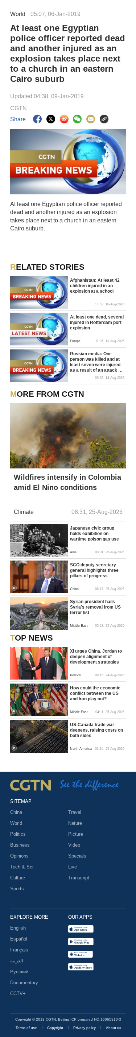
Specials (77, 856)
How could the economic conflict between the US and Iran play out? (95, 693)
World (16, 823)
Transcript (78, 877)
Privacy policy (85, 1028)
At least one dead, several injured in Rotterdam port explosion (97, 322)
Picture (75, 834)
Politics (18, 834)
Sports (17, 888)
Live (72, 867)
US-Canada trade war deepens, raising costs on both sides (96, 730)
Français (19, 950)
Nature (75, 823)
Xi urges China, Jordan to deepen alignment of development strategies (96, 657)
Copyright (55, 1028)
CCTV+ (18, 993)
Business (20, 845)
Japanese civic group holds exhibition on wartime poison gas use (94, 534)
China (16, 812)
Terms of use (27, 1028)
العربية (16, 960)
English (18, 928)
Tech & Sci (21, 867)
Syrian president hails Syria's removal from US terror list (95, 607)
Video (74, 845)
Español (18, 939)
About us (113, 1028)
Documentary (24, 982)
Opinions (19, 856)
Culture (17, 877)
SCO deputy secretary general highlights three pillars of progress (94, 570)
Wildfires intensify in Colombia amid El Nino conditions (67, 482)
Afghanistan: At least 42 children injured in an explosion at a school (95, 286)
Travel (74, 812)
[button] (14, 588)
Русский (19, 971)
